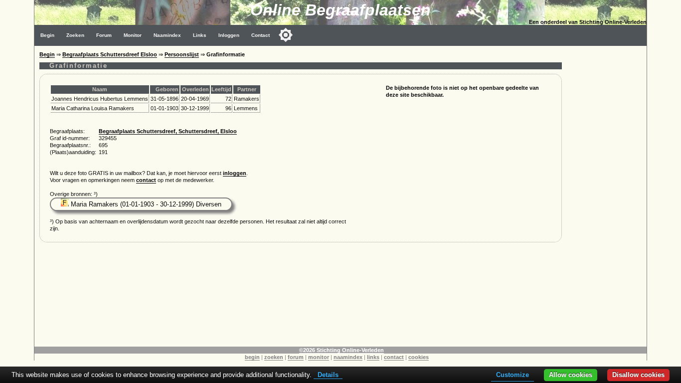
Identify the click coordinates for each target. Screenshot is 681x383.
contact (146, 180)
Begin (47, 35)
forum (296, 357)
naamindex (348, 357)
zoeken (273, 357)
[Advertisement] (607, 195)
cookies (418, 357)
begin (252, 357)
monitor (318, 357)
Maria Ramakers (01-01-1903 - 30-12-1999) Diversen (145, 204)
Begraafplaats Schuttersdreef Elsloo (109, 54)
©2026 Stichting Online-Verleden (341, 350)
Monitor (133, 35)
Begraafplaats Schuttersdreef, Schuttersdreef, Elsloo (168, 131)
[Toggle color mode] (286, 35)
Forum (104, 35)
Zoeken (75, 35)
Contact (260, 35)
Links (199, 35)
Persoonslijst (182, 54)
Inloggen (228, 35)
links (373, 357)
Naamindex (167, 35)
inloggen (234, 173)
